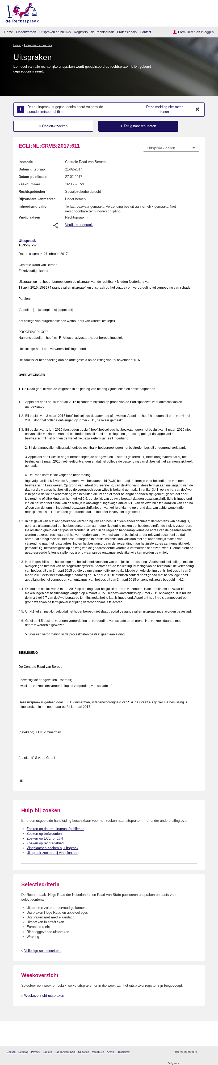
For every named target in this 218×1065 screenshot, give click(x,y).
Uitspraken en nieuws (55, 32)
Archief (111, 1051)
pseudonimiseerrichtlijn (44, 112)
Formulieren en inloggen (196, 32)
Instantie (26, 162)
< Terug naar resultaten (138, 126)
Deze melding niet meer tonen (164, 109)
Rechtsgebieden (32, 192)
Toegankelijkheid (65, 1051)
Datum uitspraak (32, 169)
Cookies (47, 1051)
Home (8, 32)
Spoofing (83, 1051)
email (208, 1052)
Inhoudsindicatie (32, 206)
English (11, 1051)
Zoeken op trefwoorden (44, 834)
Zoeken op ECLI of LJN (45, 838)
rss (201, 1052)
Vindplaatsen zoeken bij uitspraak (52, 848)
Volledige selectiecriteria (42, 951)
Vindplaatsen (29, 217)
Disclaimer (124, 1051)
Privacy (35, 1051)
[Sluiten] (197, 109)
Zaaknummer (29, 184)
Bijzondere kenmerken (37, 199)
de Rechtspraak (102, 32)
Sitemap (23, 1051)
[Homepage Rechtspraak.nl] (20, 12)
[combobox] (171, 148)
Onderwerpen (26, 32)
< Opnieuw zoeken (53, 126)
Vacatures (98, 1051)
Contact (145, 32)
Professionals (127, 32)
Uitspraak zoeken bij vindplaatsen (52, 853)
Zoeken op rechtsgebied (45, 843)
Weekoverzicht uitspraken (44, 996)
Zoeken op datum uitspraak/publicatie (55, 829)
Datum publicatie (33, 177)
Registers (81, 32)
